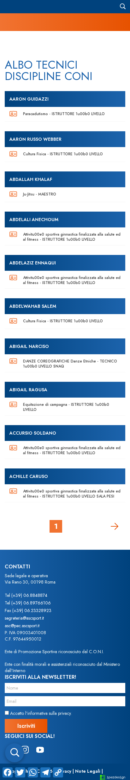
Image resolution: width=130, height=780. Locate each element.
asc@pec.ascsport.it (22, 625)
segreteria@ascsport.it (24, 618)
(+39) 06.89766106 (31, 603)
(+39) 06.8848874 (29, 595)
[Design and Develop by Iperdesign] (112, 777)
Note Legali (87, 771)
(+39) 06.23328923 (31, 610)
